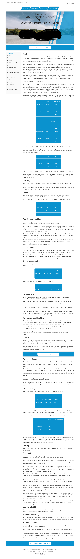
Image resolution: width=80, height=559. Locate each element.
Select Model (34, 8)
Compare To (43, 8)
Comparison (11, 53)
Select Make (26, 8)
